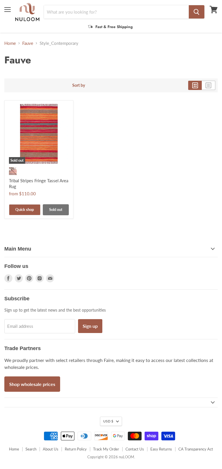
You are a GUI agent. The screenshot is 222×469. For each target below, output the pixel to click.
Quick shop (24, 209)
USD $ (108, 421)
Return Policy (76, 449)
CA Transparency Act (195, 449)
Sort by (78, 85)
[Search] (196, 12)
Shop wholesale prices (32, 384)
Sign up (90, 326)
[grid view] (195, 85)
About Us (50, 449)
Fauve (27, 43)
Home (10, 43)
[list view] (208, 85)
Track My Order (106, 449)
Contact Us (134, 449)
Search (30, 449)
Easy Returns (161, 449)
